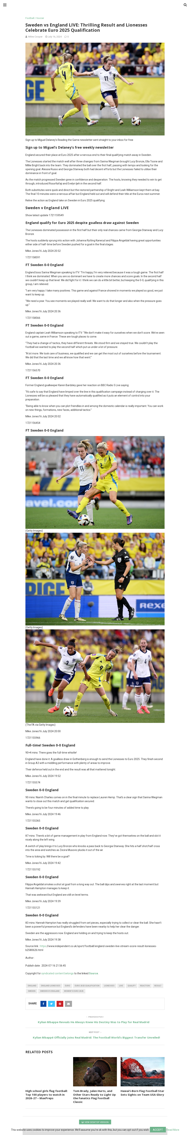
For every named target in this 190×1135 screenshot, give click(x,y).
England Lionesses (50, 986)
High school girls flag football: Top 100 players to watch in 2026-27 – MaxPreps (46, 1094)
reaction (145, 986)
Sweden (31, 991)
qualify (131, 986)
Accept (158, 1129)
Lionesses (109, 986)
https (43, 946)
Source (93, 973)
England (32, 986)
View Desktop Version (96, 1122)
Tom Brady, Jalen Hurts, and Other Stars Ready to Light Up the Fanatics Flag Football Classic (94, 1096)
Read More (172, 1129)
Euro (67, 986)
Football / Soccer (34, 18)
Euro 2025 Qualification (87, 986)
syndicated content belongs (57, 973)
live (121, 986)
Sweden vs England (50, 991)
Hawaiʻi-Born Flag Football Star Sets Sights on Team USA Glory (142, 1092)
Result (157, 986)
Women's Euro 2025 (73, 991)
